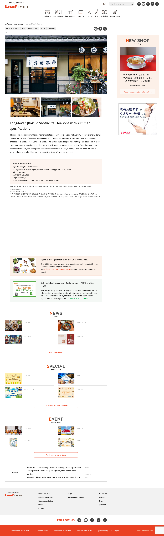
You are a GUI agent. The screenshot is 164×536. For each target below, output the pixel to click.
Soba (23, 28)
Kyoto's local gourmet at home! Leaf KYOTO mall (64, 259)
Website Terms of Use (84, 530)
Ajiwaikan (102, 504)
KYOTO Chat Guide (12, 28)
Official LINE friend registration (57, 269)
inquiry (117, 530)
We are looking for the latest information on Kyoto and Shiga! (53, 477)
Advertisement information (20, 530)
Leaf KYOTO (8, 24)
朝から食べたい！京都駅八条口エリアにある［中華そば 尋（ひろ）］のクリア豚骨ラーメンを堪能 (137, 77)
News (101, 501)
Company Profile (41, 530)
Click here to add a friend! (77, 298)
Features (102, 497)
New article (103, 494)
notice (30, 474)
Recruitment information (62, 530)
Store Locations (18, 24)
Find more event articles (56, 455)
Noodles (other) (33, 28)
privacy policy (103, 530)
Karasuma (51, 28)
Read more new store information (138, 92)
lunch (43, 28)
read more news (56, 352)
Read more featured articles (56, 405)
